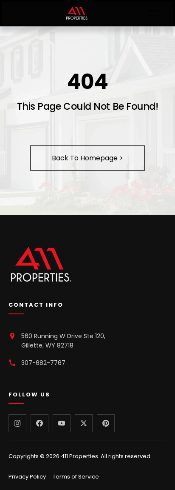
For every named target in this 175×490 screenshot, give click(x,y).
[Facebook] (39, 423)
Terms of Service (76, 477)
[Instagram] (17, 423)
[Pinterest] (106, 423)
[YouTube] (62, 423)
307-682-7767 (43, 363)
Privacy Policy (27, 477)
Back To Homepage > (87, 158)
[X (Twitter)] (84, 423)
